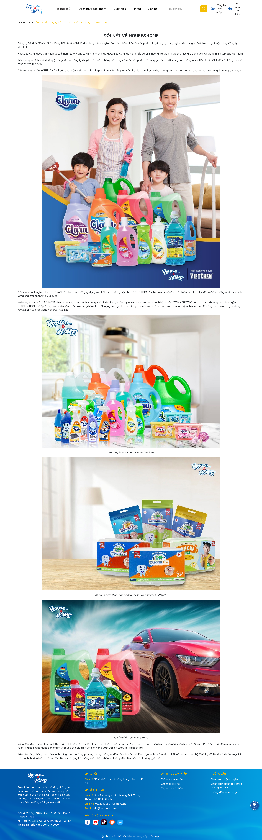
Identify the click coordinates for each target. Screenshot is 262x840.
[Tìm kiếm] (203, 8)
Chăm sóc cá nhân (172, 788)
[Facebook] (87, 821)
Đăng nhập (219, 10)
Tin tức (137, 8)
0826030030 (102, 803)
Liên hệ (152, 8)
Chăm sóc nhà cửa (172, 779)
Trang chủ (63, 8)
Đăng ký (221, 5)
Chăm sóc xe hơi (170, 783)
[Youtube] (96, 821)
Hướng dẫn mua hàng (224, 792)
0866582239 (119, 803)
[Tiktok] (104, 821)
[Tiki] (120, 821)
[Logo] (34, 8)
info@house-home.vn (105, 808)
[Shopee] (112, 821)
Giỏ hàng (237, 5)
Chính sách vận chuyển (224, 779)
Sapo (157, 836)
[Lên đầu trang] (254, 818)
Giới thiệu (120, 8)
